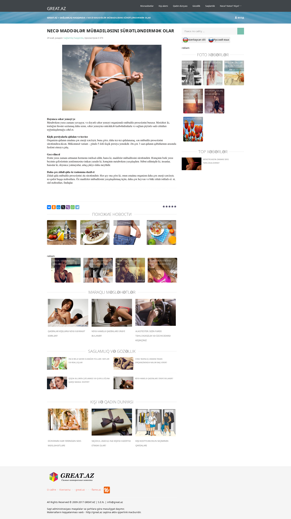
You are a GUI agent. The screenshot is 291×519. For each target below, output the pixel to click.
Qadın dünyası (180, 5)
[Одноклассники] (54, 207)
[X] (63, 207)
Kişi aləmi (163, 5)
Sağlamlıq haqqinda (73, 37)
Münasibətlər (147, 5)
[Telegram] (77, 207)
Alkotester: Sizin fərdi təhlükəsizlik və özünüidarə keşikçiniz (153, 336)
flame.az (96, 489)
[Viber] (68, 207)
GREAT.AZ (56, 8)
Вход (240, 17)
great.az (80, 489)
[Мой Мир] (58, 207)
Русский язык (221, 39)
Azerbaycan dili (197, 39)
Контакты (65, 489)
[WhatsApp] (73, 207)
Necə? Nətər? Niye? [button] (230, 5)
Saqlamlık (210, 5)
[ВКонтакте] (49, 207)
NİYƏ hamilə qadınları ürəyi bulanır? (154, 378)
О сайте (51, 489)
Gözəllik (196, 5)
